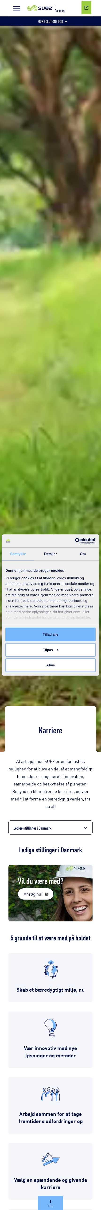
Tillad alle (50, 634)
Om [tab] (83, 554)
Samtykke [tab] (18, 554)
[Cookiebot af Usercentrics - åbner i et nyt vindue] (75, 541)
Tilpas (48, 650)
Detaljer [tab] (50, 554)
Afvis (50, 665)
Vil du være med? (40, 880)
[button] (16, 8)
